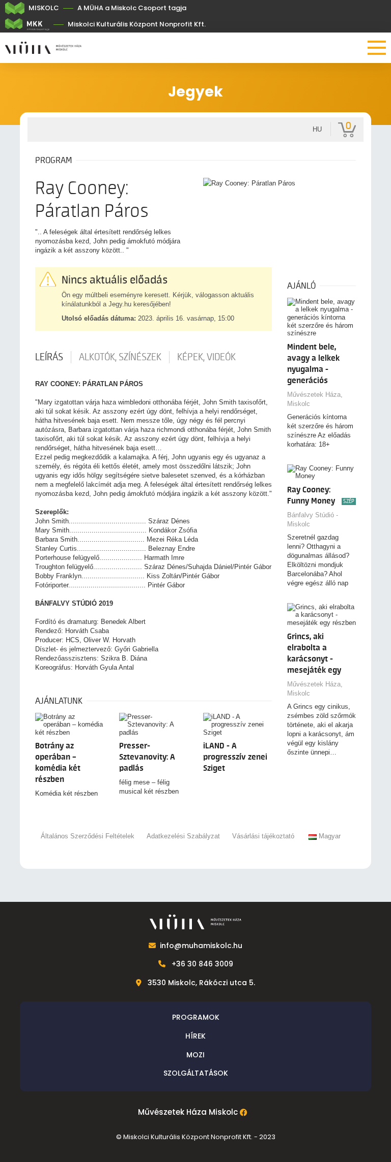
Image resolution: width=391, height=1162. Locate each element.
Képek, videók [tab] (206, 357)
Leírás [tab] (49, 357)
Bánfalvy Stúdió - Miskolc (312, 519)
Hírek (195, 1036)
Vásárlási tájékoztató (263, 836)
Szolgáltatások (195, 1073)
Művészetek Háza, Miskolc (315, 399)
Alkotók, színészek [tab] (120, 357)
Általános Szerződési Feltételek (87, 836)
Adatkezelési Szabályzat (183, 836)
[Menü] (377, 48)
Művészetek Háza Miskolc (188, 1112)
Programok (195, 1017)
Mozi (195, 1055)
